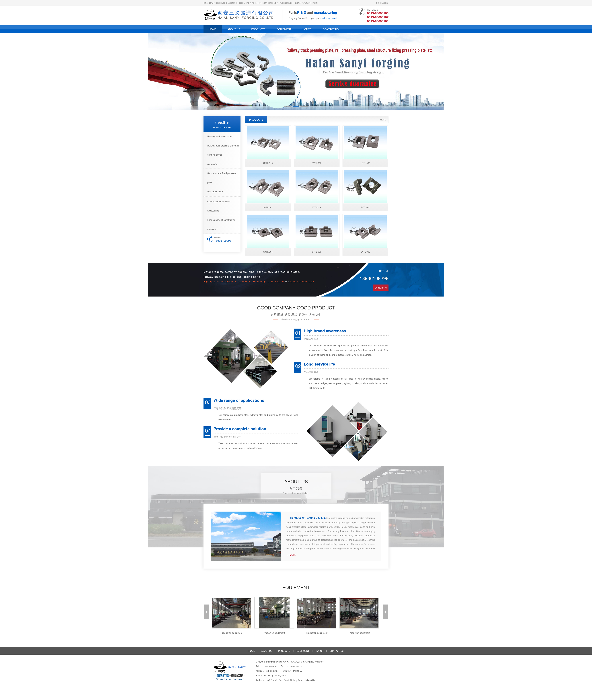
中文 (377, 2)
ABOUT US (233, 29)
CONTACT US (331, 29)
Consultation (381, 287)
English (384, 2)
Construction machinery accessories (218, 206)
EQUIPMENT (284, 29)
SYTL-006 (316, 207)
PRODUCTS (258, 29)
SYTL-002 (365, 251)
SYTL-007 (268, 207)
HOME (212, 29)
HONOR (307, 29)
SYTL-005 (365, 207)
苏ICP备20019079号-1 (314, 661)
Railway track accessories (219, 136)
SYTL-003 (316, 251)
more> (383, 119)
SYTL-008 (365, 163)
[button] (577, 71)
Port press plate (215, 191)
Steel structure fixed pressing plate (221, 178)
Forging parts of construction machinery (221, 224)
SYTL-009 (316, 163)
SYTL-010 (268, 163)
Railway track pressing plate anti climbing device (223, 150)
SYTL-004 (268, 251)
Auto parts (212, 163)
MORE (293, 554)
